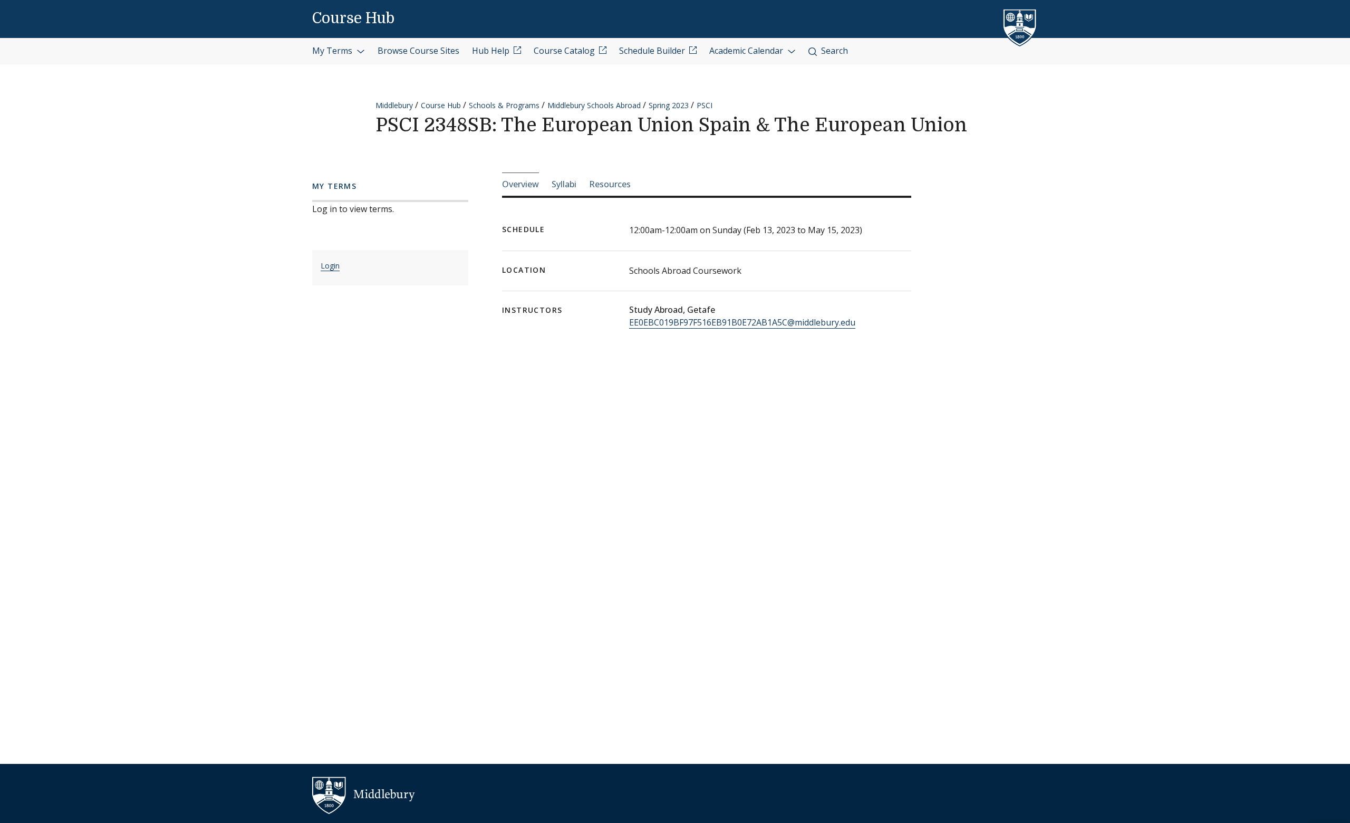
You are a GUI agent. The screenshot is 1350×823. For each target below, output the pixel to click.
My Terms (333, 50)
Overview (520, 184)
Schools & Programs (504, 105)
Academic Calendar (747, 50)
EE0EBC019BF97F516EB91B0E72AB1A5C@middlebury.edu (742, 322)
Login (330, 266)
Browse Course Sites (418, 50)
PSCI (704, 105)
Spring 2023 (669, 105)
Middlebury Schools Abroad (594, 105)
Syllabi (564, 184)
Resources (610, 184)
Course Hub (353, 18)
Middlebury (394, 105)
